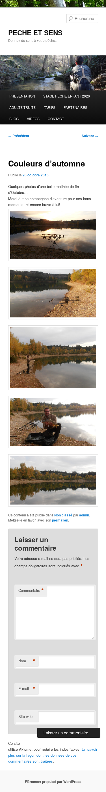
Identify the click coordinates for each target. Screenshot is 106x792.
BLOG (14, 118)
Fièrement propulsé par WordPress (53, 781)
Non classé (63, 515)
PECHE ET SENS (35, 32)
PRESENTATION (22, 96)
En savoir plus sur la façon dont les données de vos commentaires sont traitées (52, 755)
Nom (26, 660)
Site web (25, 716)
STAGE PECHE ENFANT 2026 (66, 96)
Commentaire (31, 590)
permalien (60, 520)
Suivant (90, 135)
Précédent (18, 135)
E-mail (26, 688)
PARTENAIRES (75, 107)
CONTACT (56, 118)
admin (84, 515)
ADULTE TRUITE (22, 107)
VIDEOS (33, 118)
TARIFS (49, 107)
